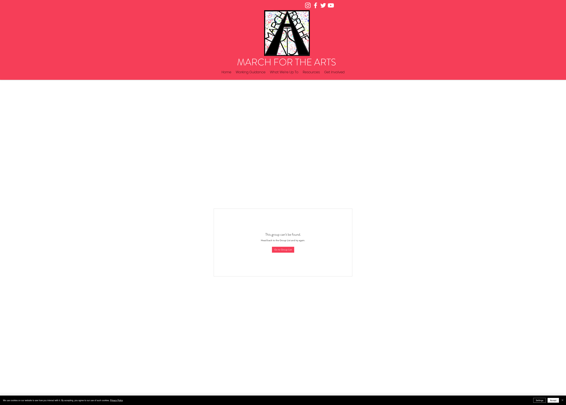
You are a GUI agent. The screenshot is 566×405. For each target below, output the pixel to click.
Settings (539, 400)
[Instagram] (308, 5)
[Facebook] (315, 5)
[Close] (562, 400)
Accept (553, 400)
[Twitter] (323, 5)
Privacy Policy (116, 400)
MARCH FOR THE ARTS (286, 62)
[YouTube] (331, 5)
